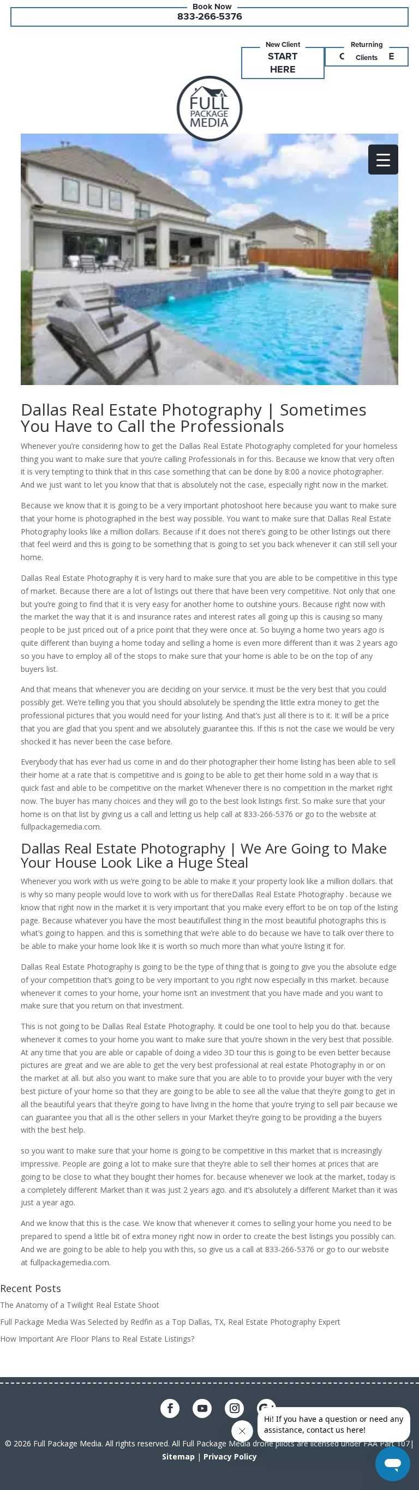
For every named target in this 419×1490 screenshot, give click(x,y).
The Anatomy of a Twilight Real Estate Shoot (79, 1305)
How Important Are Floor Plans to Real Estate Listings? (97, 1338)
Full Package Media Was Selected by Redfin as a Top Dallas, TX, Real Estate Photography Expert (170, 1322)
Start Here (282, 62)
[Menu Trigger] (383, 160)
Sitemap (178, 1456)
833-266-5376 (209, 16)
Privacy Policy (230, 1456)
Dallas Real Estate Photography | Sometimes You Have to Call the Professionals (194, 417)
